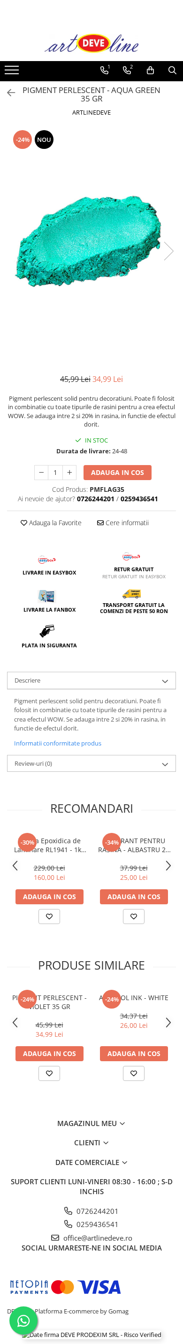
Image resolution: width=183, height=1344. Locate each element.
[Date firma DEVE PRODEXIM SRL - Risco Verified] (91, 1334)
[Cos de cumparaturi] (150, 70)
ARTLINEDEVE (91, 112)
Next (168, 251)
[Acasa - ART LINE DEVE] (91, 44)
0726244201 (97, 1211)
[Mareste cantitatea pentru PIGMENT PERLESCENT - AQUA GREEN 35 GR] (69, 472)
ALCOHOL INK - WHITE (133, 997)
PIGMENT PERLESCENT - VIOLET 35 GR (49, 1002)
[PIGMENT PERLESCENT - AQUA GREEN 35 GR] (91, 241)
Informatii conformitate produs (57, 743)
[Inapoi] (7, 92)
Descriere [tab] (27, 680)
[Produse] (13, 73)
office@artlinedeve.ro (96, 1238)
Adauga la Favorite (54, 522)
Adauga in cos (117, 472)
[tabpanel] (91, 241)
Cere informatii (126, 522)
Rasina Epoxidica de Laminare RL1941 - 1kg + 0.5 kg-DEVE (49, 845)
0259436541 (97, 1224)
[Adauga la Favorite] (49, 916)
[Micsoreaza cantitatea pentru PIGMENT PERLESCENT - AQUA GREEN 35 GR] (41, 472)
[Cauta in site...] (172, 70)
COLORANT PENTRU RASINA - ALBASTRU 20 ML (133, 845)
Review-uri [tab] (33, 763)
